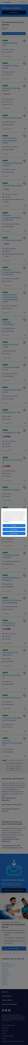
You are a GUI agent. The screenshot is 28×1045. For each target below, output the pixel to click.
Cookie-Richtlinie (6, 521)
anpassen (14, 525)
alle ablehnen (14, 529)
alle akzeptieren (14, 533)
